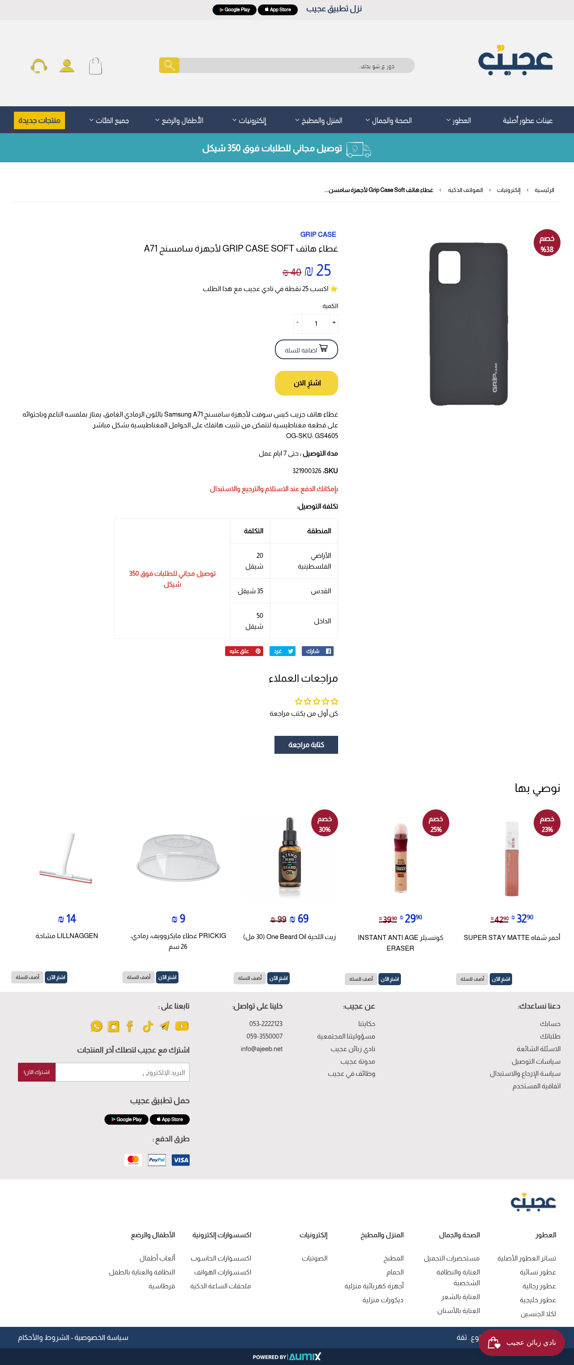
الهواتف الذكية (465, 190)
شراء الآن (306, 383)
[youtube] (182, 1031)
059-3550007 (265, 1036)
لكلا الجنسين (538, 1313)
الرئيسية (544, 190)
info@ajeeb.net (262, 1048)
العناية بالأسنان (458, 1310)
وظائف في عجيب (351, 1073)
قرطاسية (161, 1286)
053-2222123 (266, 1023)
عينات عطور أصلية (528, 119)
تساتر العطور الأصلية (526, 1258)
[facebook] (131, 1031)
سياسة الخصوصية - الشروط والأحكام (73, 1337)
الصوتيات (314, 1258)
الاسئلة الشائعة (539, 1048)
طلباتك (550, 1036)
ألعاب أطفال (157, 1258)
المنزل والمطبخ (321, 119)
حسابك (550, 1023)
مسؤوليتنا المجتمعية (346, 1036)
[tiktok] (148, 1031)
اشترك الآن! (37, 1072)
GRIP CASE (318, 234)
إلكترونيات (251, 119)
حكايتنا (366, 1023)
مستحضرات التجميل (452, 1258)
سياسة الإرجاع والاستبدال (525, 1073)
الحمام (395, 1272)
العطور (461, 119)
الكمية (330, 305)
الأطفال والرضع (181, 119)
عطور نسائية (538, 1272)
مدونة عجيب (357, 1061)
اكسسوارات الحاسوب (221, 1258)
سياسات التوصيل (536, 1061)
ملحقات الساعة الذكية (220, 1286)
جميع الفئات (111, 119)
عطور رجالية (539, 1286)
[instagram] (114, 1031)
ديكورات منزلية (383, 1300)
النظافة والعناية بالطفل (142, 1272)
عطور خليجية (538, 1300)
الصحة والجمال (391, 119)
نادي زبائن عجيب (352, 1048)
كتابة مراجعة (306, 744)
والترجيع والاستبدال (237, 488)
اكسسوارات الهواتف (222, 1272)
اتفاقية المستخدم (537, 1086)
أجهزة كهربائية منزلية (374, 1286)
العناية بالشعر (460, 1296)
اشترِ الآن (501, 979)
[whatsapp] (96, 1031)
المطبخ (393, 1258)
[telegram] (165, 1031)
